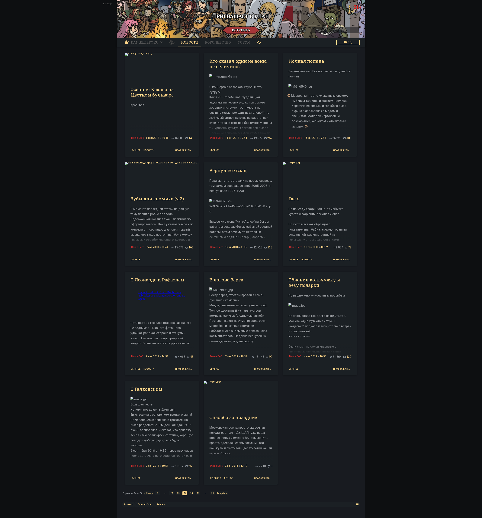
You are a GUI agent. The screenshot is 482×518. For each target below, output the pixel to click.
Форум (244, 42)
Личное (135, 150)
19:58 (165, 137)
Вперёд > (222, 493)
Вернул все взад (227, 170)
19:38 (244, 356)
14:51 (165, 356)
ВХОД (348, 42)
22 (171, 493)
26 (198, 493)
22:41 (245, 137)
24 (185, 493)
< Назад (148, 493)
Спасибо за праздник (233, 417)
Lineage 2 (215, 478)
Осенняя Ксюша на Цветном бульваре (152, 92)
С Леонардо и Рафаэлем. (157, 280)
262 (269, 138)
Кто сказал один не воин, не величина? (238, 64)
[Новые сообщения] (259, 42)
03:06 (243, 247)
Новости (148, 150)
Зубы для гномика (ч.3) (157, 199)
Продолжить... (183, 150)
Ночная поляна (306, 61)
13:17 (244, 465)
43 (192, 357)
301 (349, 138)
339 (349, 357)
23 (178, 493)
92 (270, 357)
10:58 (165, 465)
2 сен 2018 (231, 465)
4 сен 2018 (310, 356)
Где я (294, 199)
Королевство (218, 42)
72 (350, 247)
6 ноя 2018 (152, 137)
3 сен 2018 (152, 465)
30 (212, 493)
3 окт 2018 (231, 247)
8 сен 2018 (152, 356)
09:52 (324, 247)
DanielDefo (137, 137)
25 (191, 493)
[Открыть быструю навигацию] (357, 504)
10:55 (323, 356)
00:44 (165, 247)
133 (269, 247)
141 (191, 138)
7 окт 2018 (152, 247)
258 (191, 466)
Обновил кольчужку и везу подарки (314, 282)
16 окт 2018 (232, 137)
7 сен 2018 (231, 356)
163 (191, 247)
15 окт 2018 (311, 137)
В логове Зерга (226, 280)
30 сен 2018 (311, 247)
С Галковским (146, 389)
